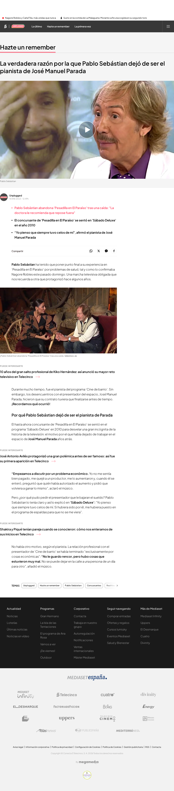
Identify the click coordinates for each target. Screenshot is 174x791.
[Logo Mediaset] (87, 679)
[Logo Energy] (148, 706)
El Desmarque (150, 629)
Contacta (80, 616)
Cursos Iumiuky (117, 629)
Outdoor (46, 657)
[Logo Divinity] (148, 694)
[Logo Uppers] (66, 718)
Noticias (12, 616)
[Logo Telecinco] (66, 694)
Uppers (145, 623)
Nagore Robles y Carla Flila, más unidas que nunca (30, 18)
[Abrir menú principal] (168, 26)
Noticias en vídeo (18, 636)
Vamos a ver (48, 644)
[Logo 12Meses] (148, 718)
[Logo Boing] (107, 706)
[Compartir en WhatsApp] (91, 251)
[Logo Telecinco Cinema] (107, 718)
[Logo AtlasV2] (46, 730)
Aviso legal (18, 747)
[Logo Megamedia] (88, 762)
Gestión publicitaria (133, 747)
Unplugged (15, 195)
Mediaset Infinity (151, 616)
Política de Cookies (112, 747)
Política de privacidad (62, 747)
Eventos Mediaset (118, 636)
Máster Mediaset (84, 657)
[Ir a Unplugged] (18, 26)
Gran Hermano (49, 616)
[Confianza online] (87, 778)
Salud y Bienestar (118, 643)
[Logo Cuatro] (107, 694)
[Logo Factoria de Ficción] (67, 706)
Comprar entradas (119, 616)
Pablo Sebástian (73, 586)
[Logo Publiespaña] (87, 730)
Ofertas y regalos (118, 623)
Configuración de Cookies (87, 747)
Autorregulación (84, 633)
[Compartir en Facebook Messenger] (106, 251)
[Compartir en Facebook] (114, 251)
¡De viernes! (47, 651)
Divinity (145, 643)
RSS (147, 747)
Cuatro (145, 636)
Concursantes (94, 586)
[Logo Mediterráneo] (128, 730)
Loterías (12, 623)
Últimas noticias (17, 629)
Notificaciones (83, 640)
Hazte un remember (28, 47)
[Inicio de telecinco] (5, 26)
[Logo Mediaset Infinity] (26, 694)
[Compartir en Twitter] (99, 251)
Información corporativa (37, 747)
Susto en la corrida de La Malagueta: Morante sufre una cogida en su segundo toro (105, 18)
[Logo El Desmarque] (25, 707)
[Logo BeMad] (25, 718)
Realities (111, 586)
